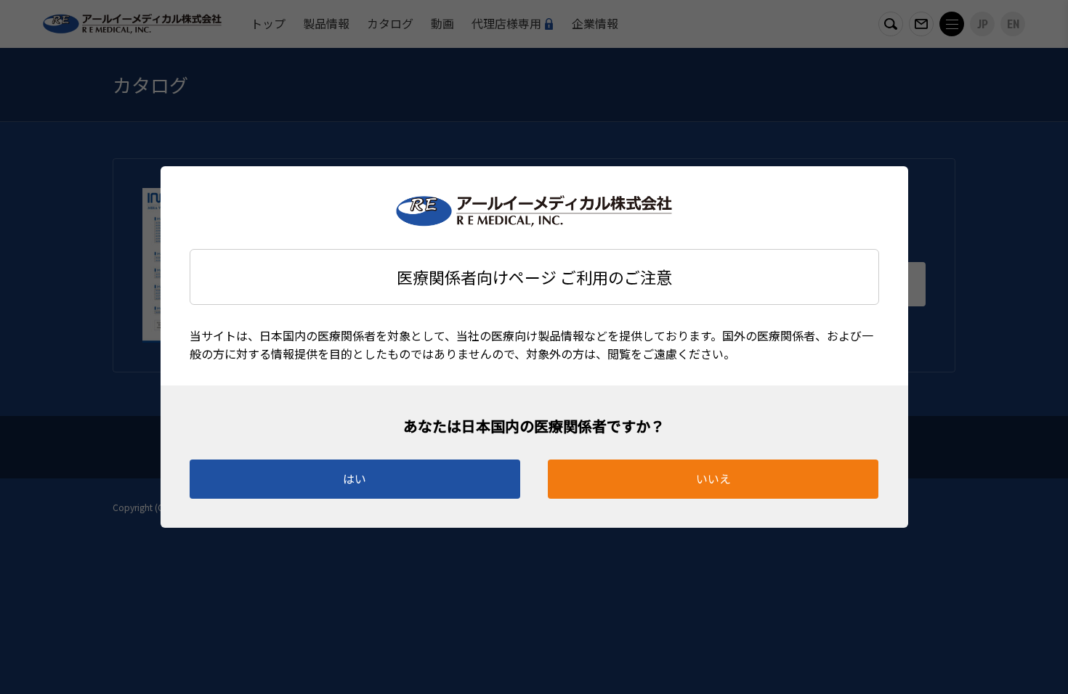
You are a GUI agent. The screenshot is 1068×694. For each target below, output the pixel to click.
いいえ (713, 478)
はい (354, 478)
